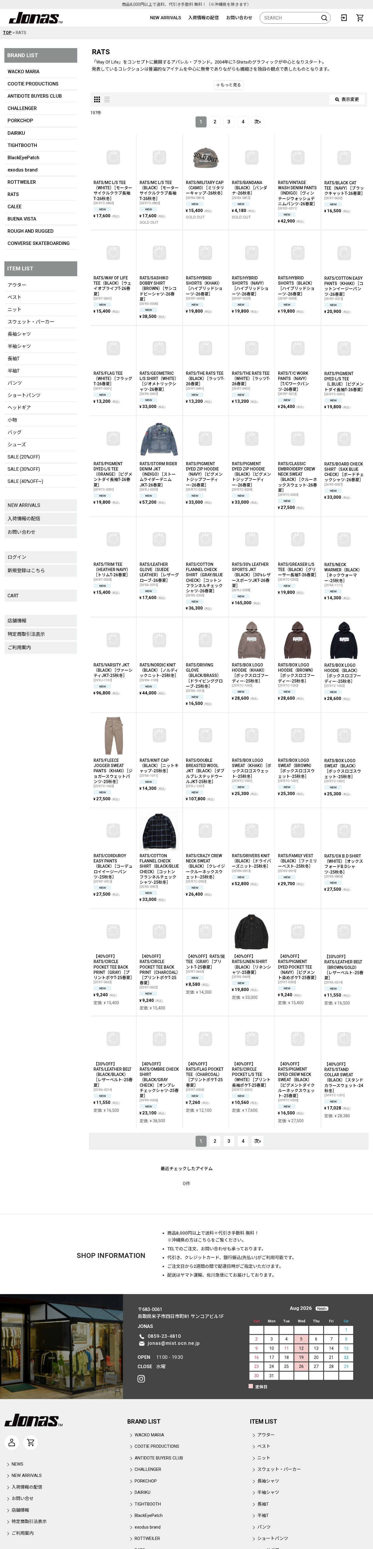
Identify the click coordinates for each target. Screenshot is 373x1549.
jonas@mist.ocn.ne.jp (174, 1343)
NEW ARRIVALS (165, 17)
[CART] (360, 17)
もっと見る (230, 85)
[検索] (324, 17)
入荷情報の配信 (203, 17)
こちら (204, 1240)
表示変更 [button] (350, 99)
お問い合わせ (239, 17)
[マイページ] (11, 1442)
